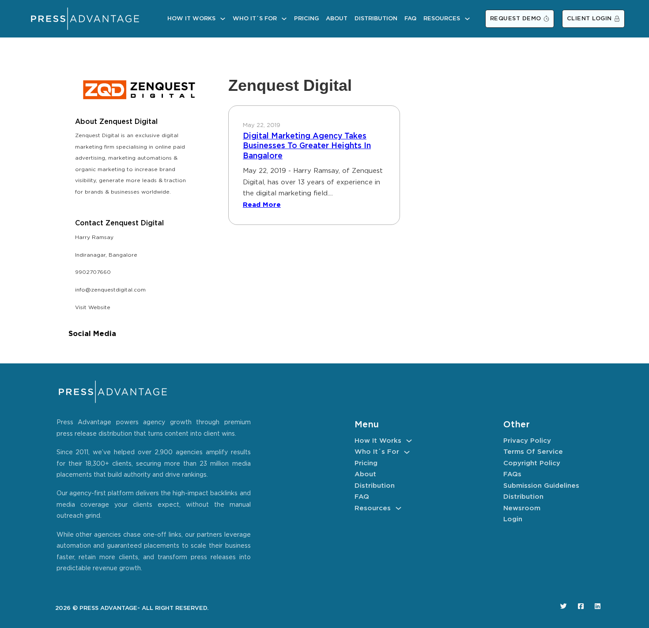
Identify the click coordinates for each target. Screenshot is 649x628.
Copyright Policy (531, 463)
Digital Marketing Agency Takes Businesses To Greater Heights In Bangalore (307, 146)
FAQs (512, 474)
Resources (441, 18)
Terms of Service (533, 452)
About (336, 18)
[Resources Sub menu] (467, 19)
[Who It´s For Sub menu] (284, 19)
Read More (262, 205)
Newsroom (521, 508)
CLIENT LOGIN (589, 18)
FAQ (410, 18)
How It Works (191, 18)
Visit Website (92, 307)
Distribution (376, 18)
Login (512, 519)
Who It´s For (255, 18)
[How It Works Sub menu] (223, 19)
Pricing (306, 18)
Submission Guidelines (541, 486)
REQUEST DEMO (515, 18)
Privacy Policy (527, 441)
